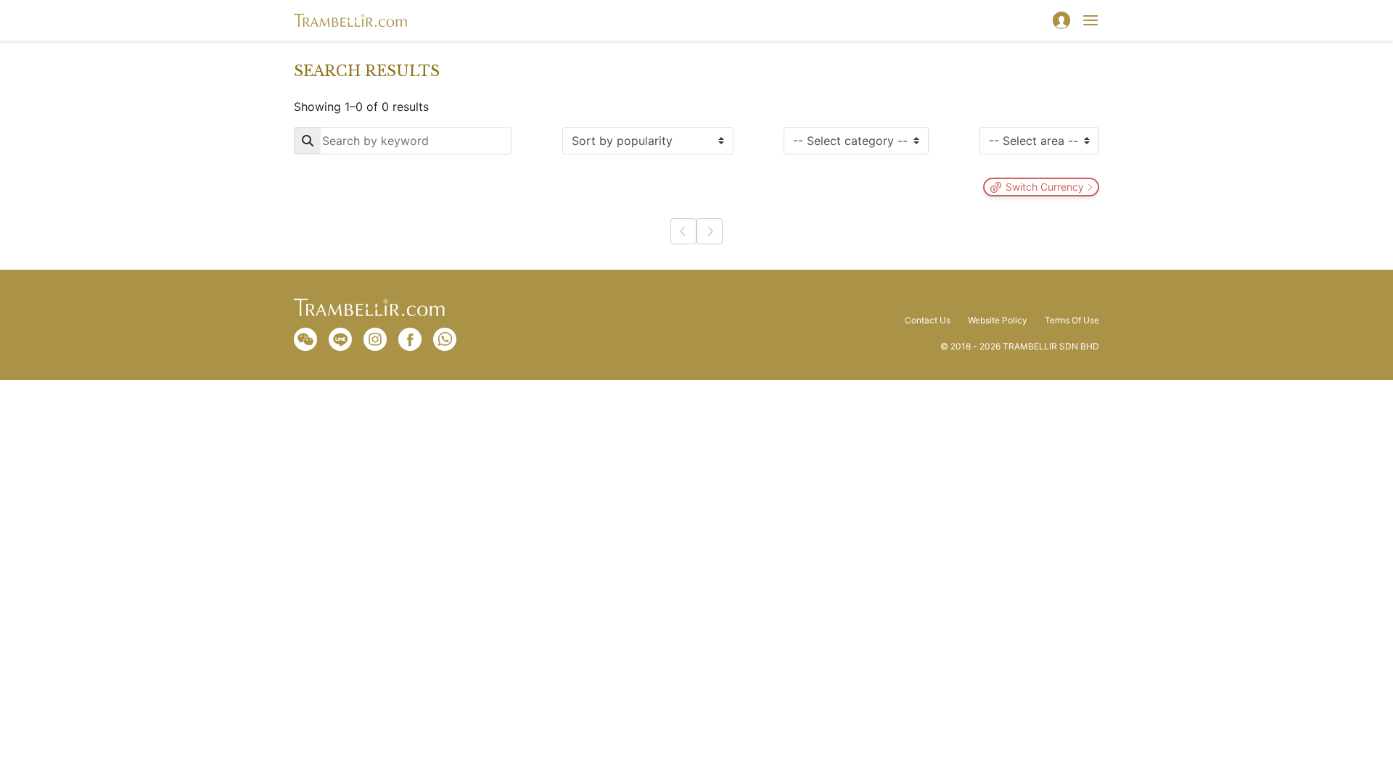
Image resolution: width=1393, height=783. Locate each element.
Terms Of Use (1072, 320)
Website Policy (997, 320)
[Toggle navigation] (1090, 20)
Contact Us (927, 320)
